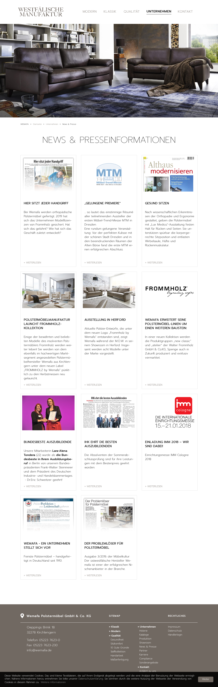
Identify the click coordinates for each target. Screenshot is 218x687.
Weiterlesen (33, 263)
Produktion (145, 639)
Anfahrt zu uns (147, 671)
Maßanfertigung (119, 660)
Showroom (145, 643)
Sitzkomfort (117, 644)
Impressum (174, 627)
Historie (143, 631)
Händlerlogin (175, 635)
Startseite (37, 124)
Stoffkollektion (118, 652)
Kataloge (144, 635)
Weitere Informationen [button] (53, 682)
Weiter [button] (205, 679)
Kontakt (185, 11)
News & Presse (147, 647)
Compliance (145, 659)
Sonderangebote (148, 663)
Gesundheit (117, 640)
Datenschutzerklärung (91, 679)
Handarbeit (117, 656)
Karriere (143, 655)
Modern (90, 11)
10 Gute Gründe (120, 648)
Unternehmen (159, 11)
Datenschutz (175, 631)
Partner (143, 651)
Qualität (132, 11)
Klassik (110, 11)
